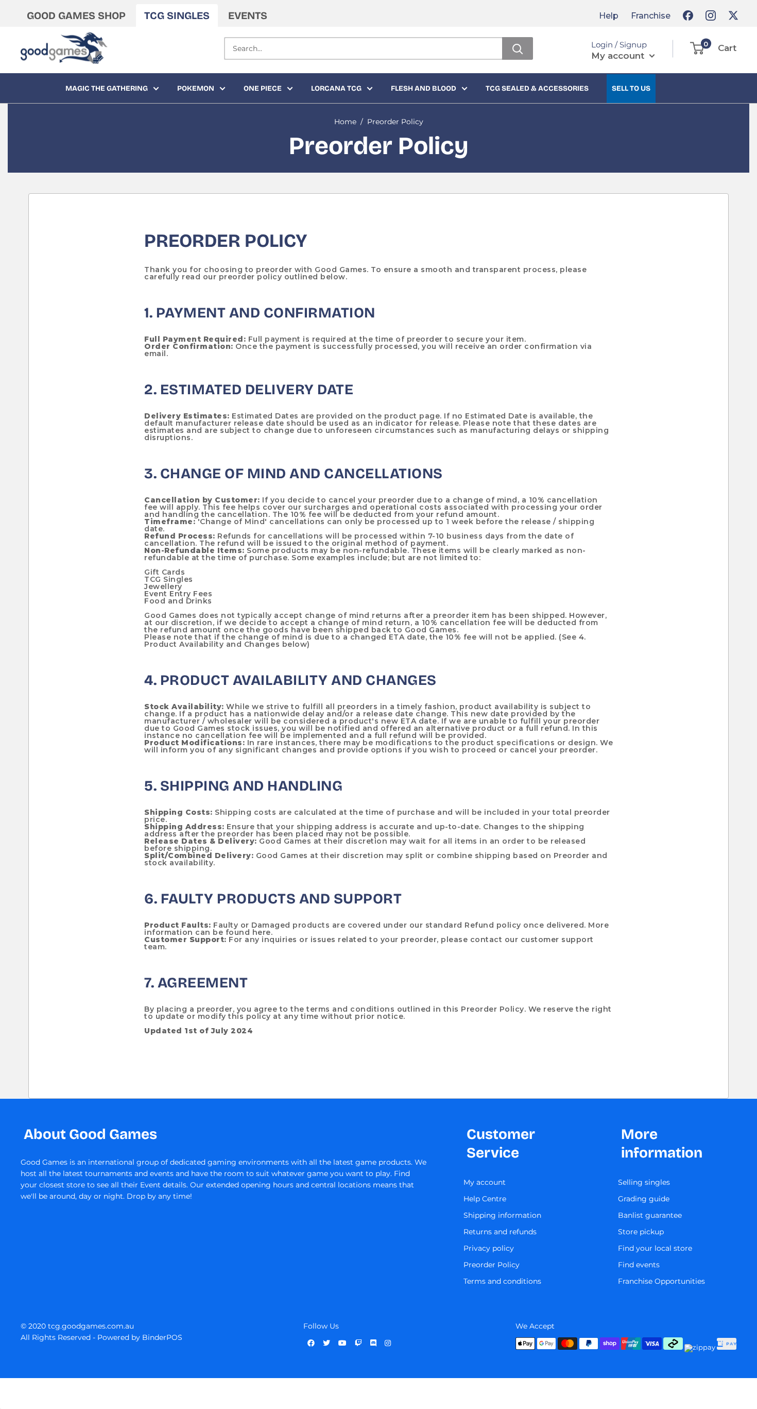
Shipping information (502, 1215)
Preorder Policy (395, 121)
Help (608, 16)
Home (345, 121)
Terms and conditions (502, 1281)
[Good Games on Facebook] (688, 15)
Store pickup (641, 1231)
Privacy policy (488, 1248)
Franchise (650, 16)
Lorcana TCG (336, 88)
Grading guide (643, 1198)
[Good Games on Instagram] (711, 15)
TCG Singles (177, 15)
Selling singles (644, 1182)
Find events (639, 1264)
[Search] (517, 48)
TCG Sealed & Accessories (537, 88)
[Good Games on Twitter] (733, 15)
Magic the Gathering (106, 88)
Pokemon (195, 88)
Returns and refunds (500, 1231)
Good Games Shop (76, 15)
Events (247, 15)
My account (619, 56)
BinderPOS (162, 1337)
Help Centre (484, 1198)
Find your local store (655, 1248)
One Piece (263, 88)
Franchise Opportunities (661, 1281)
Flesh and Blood (423, 88)
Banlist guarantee (650, 1215)
